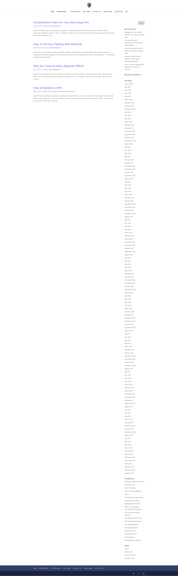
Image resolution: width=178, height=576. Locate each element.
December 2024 (130, 131)
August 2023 (129, 179)
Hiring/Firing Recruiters (132, 501)
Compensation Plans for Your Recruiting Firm (61, 22)
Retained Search (130, 531)
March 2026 (128, 100)
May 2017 (128, 416)
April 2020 (128, 305)
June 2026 (128, 90)
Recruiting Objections (132, 524)
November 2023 (130, 169)
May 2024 (128, 153)
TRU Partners (75, 11)
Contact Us (97, 11)
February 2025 (129, 125)
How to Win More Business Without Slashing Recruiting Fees (134, 50)
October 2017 (129, 400)
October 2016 (129, 429)
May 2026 (128, 93)
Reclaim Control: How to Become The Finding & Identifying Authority (133, 58)
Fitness (127, 494)
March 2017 (128, 419)
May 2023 (128, 188)
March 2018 (128, 385)
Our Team (86, 11)
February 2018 (129, 388)
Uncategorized (129, 537)
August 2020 (129, 293)
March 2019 (128, 346)
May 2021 (128, 264)
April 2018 (128, 381)
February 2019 (129, 350)
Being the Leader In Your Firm (135, 482)
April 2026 (128, 96)
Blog (52, 11)
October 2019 (129, 324)
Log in (127, 549)
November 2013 (130, 470)
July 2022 (128, 220)
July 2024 (128, 147)
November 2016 (130, 426)
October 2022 (129, 210)
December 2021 (130, 242)
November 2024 (130, 134)
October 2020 (129, 286)
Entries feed (128, 552)
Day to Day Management (52, 26)
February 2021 (129, 274)
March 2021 (128, 271)
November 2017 (130, 397)
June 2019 (128, 337)
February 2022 (129, 236)
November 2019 (130, 321)
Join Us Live (119, 11)
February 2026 (129, 103)
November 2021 (130, 245)
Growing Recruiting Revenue (134, 497)
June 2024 (128, 150)
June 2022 (128, 223)
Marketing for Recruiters (133, 504)
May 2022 (128, 226)
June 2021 (128, 261)
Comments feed (130, 555)
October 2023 (129, 172)
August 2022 (129, 217)
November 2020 (130, 283)
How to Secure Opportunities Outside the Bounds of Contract (134, 67)
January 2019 (129, 353)
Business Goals (130, 485)
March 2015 (128, 464)
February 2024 (129, 160)
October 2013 (129, 473)
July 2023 (128, 182)
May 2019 (128, 340)
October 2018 (129, 362)
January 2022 (129, 239)
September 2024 (130, 141)
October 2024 (129, 138)
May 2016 (128, 441)
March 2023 (128, 195)
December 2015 (130, 457)
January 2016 (129, 454)
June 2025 (128, 115)
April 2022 (128, 229)
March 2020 (128, 309)
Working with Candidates (133, 540)
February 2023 (129, 198)
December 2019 (130, 318)
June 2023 (128, 185)
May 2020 (128, 302)
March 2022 (128, 232)
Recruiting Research (131, 528)
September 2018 (130, 365)
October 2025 (129, 106)
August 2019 (129, 331)
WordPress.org (129, 558)
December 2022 (130, 204)
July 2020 (128, 296)
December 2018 (130, 356)
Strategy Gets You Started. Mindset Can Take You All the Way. (134, 34)
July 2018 (128, 372)
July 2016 (128, 438)
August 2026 (129, 84)
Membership (61, 11)
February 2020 (129, 312)
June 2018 (128, 375)
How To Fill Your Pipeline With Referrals (57, 44)
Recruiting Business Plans (133, 518)
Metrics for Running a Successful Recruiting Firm (59, 91)
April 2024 (128, 156)
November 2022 (130, 207)
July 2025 (128, 112)
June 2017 (128, 413)
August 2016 (129, 435)
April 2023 (128, 191)
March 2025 (128, 122)
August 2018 (129, 369)
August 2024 (129, 144)
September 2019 (130, 327)
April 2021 (128, 267)
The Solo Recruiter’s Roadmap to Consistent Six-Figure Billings (134, 42)
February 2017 (129, 422)
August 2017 (129, 407)
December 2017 (130, 394)
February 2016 (129, 451)
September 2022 (130, 214)
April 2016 (128, 445)
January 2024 (129, 163)
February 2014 (129, 467)
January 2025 (129, 128)
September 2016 (130, 432)
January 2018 (129, 391)
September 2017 (130, 403)
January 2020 (129, 315)
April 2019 (128, 343)
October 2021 (129, 248)
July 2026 (128, 87)
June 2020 (128, 299)
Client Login (107, 11)
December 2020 (130, 280)
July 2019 (128, 334)
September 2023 (130, 176)
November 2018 (130, 359)
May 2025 (128, 119)
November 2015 (130, 460)
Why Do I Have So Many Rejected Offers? (58, 66)
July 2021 (128, 258)
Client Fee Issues (130, 488)
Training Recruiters (131, 534)
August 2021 (129, 255)
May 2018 (128, 378)
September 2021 (130, 251)
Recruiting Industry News (133, 521)
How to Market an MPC (47, 88)
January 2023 (129, 201)
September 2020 (130, 290)
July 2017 (128, 410)
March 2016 (128, 448)
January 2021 (129, 277)
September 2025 (130, 109)
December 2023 (130, 166)
